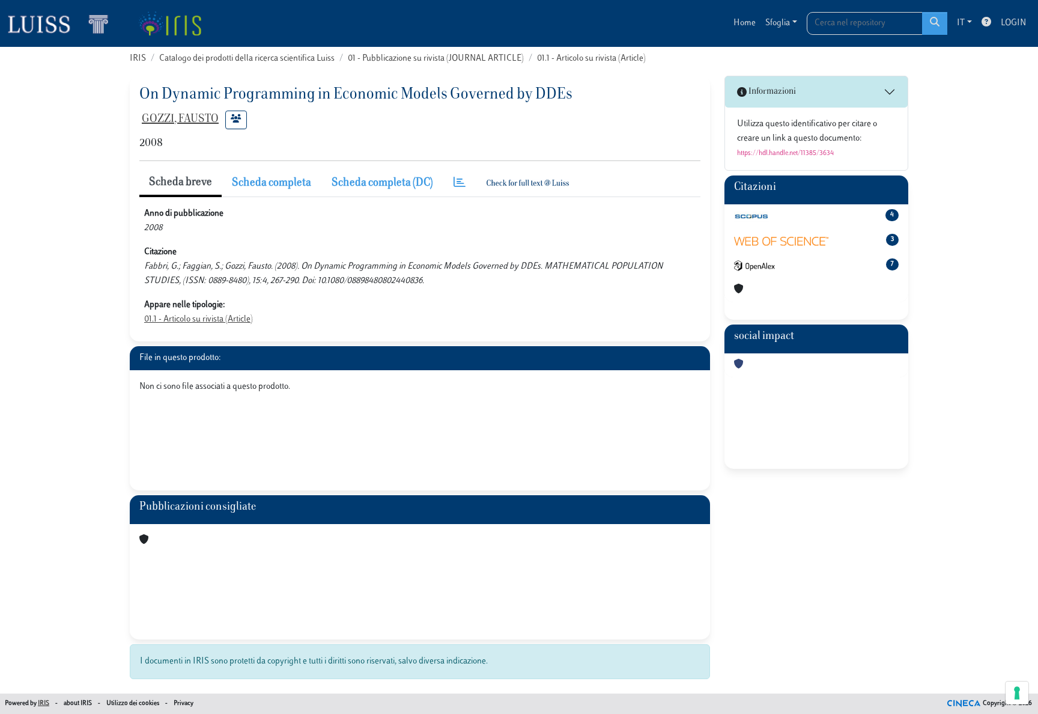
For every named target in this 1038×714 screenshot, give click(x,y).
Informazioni (771, 91)
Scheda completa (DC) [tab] (382, 183)
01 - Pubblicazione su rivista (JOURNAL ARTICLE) (436, 58)
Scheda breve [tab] (180, 182)
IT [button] (961, 23)
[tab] (459, 184)
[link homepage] (63, 23)
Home (744, 23)
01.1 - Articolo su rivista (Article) (591, 58)
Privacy (183, 703)
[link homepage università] (170, 23)
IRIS (138, 58)
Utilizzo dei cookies (132, 703)
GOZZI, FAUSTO (180, 119)
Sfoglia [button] (777, 23)
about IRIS (78, 703)
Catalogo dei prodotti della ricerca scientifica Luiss (247, 58)
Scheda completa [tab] (271, 183)
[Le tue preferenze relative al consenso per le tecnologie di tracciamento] (1017, 693)
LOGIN (1013, 23)
